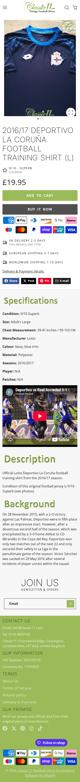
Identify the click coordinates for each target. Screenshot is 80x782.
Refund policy (14, 695)
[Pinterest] (22, 728)
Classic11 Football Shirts (36, 770)
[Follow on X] (13, 728)
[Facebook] (4, 728)
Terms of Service (16, 688)
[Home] (40, 7)
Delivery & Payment (19, 702)
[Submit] (70, 604)
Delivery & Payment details (23, 271)
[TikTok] (40, 728)
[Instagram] (31, 728)
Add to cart (40, 195)
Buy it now (40, 209)
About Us (10, 681)
